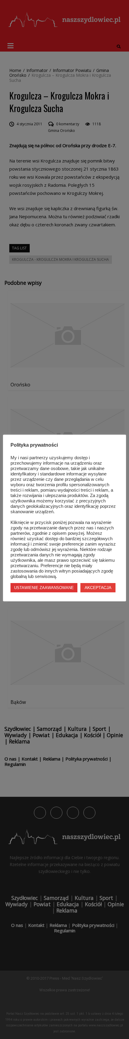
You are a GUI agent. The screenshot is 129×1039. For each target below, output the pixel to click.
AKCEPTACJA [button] (98, 587)
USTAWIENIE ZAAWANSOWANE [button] (44, 587)
